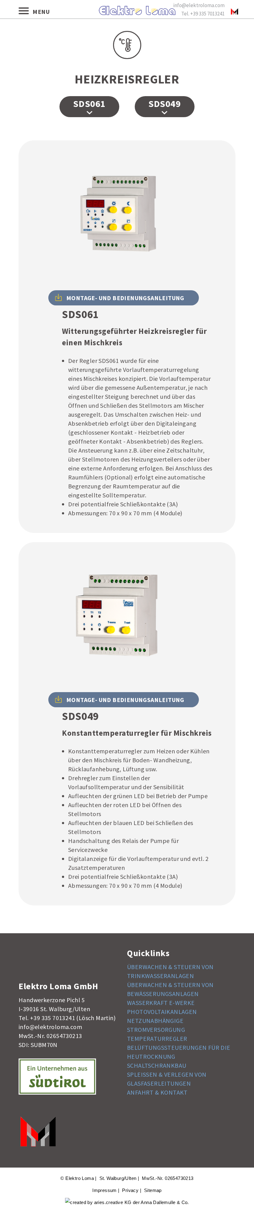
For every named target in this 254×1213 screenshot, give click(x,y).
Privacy (130, 1190)
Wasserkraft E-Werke (161, 1003)
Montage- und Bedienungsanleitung (125, 298)
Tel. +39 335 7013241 (203, 13)
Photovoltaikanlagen (162, 1011)
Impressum (104, 1190)
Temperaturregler (157, 1038)
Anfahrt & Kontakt (157, 1092)
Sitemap (153, 1190)
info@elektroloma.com (199, 5)
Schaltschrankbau (156, 1065)
